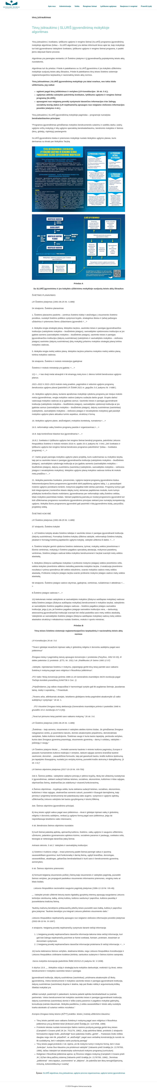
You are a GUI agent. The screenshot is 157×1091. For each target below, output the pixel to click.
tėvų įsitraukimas (66, 1073)
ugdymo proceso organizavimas (87, 1073)
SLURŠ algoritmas (50, 1073)
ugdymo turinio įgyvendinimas (113, 1073)
